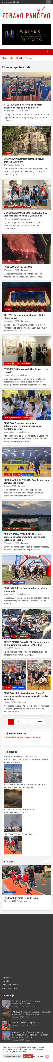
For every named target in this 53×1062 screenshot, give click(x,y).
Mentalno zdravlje (12, 417)
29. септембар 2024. (12, 375)
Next (40, 721)
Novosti (7, 99)
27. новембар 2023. (11, 543)
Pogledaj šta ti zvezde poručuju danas (23, 737)
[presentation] (46, 861)
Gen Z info (8, 207)
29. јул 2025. (8, 165)
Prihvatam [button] (27, 1056)
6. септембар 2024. (11, 432)
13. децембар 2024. (11, 219)
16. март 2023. (9, 702)
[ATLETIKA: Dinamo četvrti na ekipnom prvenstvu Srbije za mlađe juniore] (26, 87)
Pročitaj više (38, 1056)
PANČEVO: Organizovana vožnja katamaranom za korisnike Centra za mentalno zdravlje (22, 426)
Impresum (6, 977)
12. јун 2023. (8, 648)
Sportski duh (28, 474)
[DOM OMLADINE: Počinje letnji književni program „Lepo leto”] (26, 141)
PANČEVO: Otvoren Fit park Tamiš (21, 898)
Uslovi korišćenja (10, 984)
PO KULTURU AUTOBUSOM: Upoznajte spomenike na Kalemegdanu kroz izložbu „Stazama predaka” (24, 537)
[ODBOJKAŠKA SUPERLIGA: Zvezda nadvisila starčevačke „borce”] (26, 462)
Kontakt (5, 981)
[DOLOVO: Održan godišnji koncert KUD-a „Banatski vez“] (26, 297)
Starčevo (26, 363)
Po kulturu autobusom (22, 528)
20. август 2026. (10, 901)
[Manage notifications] (47, 1057)
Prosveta (24, 636)
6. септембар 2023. (11, 594)
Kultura (18, 207)
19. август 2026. (18, 1040)
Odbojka (16, 474)
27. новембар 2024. (11, 270)
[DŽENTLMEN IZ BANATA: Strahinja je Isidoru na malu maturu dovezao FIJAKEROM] (26, 624)
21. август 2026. (18, 1007)
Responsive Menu (48, 2)
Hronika (7, 261)
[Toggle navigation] (5, 52)
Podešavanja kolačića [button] (12, 1056)
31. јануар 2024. (10, 486)
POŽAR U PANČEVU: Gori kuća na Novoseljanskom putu (19, 811)
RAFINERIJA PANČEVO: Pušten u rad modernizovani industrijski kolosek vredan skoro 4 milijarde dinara (30, 1034)
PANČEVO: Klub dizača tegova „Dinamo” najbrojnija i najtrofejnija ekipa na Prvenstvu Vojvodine (26, 696)
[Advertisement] (26, 945)
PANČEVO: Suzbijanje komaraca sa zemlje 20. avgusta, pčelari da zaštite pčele (25, 786)
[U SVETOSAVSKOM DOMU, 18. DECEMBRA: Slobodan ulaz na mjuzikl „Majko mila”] (26, 195)
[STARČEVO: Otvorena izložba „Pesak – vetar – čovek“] (26, 351)
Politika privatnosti (10, 988)
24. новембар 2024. (11, 321)
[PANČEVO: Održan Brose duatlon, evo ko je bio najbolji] (26, 570)
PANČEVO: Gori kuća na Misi (18, 267)
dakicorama (25, 111)
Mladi (6, 636)
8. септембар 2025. (11, 111)
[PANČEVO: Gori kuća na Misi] (26, 249)
